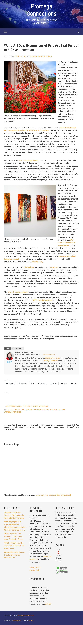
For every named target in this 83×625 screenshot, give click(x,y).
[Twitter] (8, 362)
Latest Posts (18, 348)
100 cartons (53, 267)
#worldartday (22, 409)
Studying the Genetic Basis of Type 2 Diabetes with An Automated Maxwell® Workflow (60, 426)
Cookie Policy (35, 570)
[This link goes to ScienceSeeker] (58, 562)
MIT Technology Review (28, 160)
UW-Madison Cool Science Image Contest (66, 242)
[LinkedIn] (11, 362)
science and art (57, 409)
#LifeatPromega (14, 406)
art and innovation (39, 409)
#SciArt (10, 409)
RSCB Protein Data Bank (42, 300)
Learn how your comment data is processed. (53, 495)
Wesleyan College (52, 358)
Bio (8, 348)
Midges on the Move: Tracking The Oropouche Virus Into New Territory (14, 515)
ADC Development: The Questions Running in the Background (14, 545)
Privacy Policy (35, 567)
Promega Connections (41, 10)
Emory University (51, 361)
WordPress (17, 620)
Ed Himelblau (29, 267)
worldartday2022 (12, 412)
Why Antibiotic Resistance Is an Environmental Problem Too (14, 555)
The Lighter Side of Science (35, 406)
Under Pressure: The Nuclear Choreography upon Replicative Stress (13, 536)
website (48, 604)
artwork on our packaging (18, 292)
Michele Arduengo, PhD (41, 56)
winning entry (37, 262)
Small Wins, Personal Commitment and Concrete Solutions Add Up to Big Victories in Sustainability (22, 427)
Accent (31, 620)
